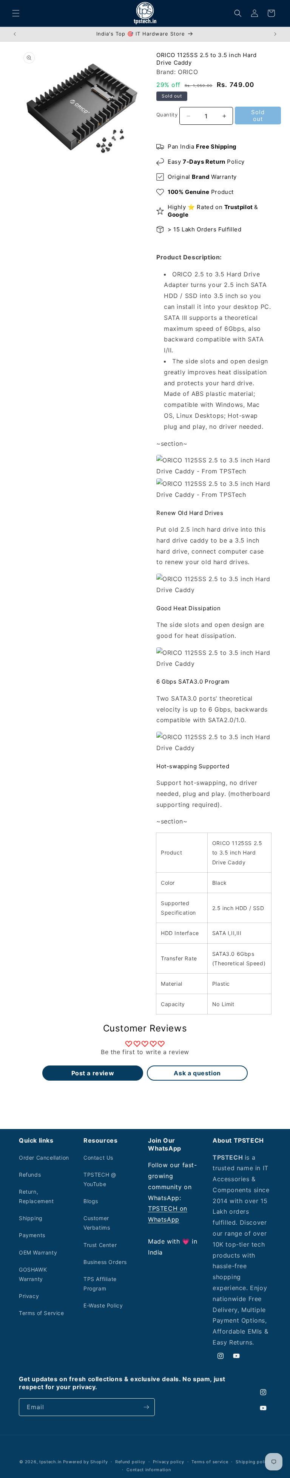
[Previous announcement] (14, 34)
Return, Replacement (36, 1196)
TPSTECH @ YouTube (99, 1179)
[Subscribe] (146, 1407)
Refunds (30, 1174)
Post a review (92, 1073)
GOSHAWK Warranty (33, 1274)
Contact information (148, 1469)
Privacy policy (168, 1461)
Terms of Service (41, 1313)
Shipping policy (253, 1461)
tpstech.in (50, 1461)
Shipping (31, 1218)
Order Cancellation (44, 1157)
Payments (32, 1235)
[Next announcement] (275, 34)
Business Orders (105, 1262)
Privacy (29, 1296)
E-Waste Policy (103, 1305)
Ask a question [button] (197, 1073)
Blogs (90, 1201)
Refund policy (130, 1461)
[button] (16, 13)
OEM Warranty (38, 1252)
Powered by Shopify (85, 1461)
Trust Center (100, 1245)
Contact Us (98, 1157)
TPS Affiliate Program (100, 1284)
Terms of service (209, 1461)
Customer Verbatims (96, 1223)
